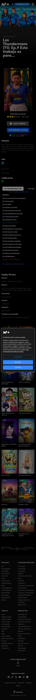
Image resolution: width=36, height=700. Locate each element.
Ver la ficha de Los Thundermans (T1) (13, 264)
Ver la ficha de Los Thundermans (18, 191)
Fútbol (17, 9)
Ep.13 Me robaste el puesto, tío (11, 235)
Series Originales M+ (7, 588)
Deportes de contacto (7, 638)
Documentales (5, 595)
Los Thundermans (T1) (13, 189)
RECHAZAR (18, 362)
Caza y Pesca (21, 602)
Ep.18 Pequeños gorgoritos (10, 250)
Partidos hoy (5, 645)
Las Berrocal (21, 583)
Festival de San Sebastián (24, 595)
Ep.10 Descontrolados (9, 226)
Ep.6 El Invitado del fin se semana (12, 213)
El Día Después (5, 624)
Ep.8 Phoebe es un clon (9, 219)
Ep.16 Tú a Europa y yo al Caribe (12, 244)
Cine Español (5, 571)
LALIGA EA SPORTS (6, 619)
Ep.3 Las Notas (6, 204)
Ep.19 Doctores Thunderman (11, 253)
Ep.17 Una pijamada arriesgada (11, 247)
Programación (5, 648)
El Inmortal (21, 580)
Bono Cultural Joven (23, 643)
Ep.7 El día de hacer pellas (10, 216)
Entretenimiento (6, 597)
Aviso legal (21, 682)
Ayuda (18, 665)
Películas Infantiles (6, 583)
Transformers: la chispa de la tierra (8, 534)
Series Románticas (6, 590)
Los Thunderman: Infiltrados (7, 383)
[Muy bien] (17, 117)
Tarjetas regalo (22, 648)
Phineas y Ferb (23, 504)
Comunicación (22, 650)
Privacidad (28, 682)
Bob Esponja (6, 475)
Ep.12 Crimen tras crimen (10, 232)
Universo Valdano (6, 626)
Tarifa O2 (20, 645)
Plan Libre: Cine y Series (24, 633)
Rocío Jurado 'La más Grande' (26, 590)
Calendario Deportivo (7, 643)
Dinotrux (4, 504)
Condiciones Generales (24, 621)
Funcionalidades (22, 617)
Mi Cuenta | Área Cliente (24, 619)
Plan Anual (21, 641)
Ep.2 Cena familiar (8, 201)
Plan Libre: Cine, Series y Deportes (24, 630)
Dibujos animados (22, 597)
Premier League (6, 621)
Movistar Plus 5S (22, 604)
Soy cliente (19, 123)
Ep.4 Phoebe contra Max (9, 207)
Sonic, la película (24, 382)
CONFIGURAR (18, 357)
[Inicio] (5, 4)
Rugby (3, 633)
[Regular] (13, 117)
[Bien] (15, 117)
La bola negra (21, 568)
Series (4, 9)
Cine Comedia (5, 573)
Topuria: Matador (6, 636)
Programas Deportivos (24, 600)
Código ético (21, 624)
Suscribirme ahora (22, 4)
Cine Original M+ (6, 568)
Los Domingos (21, 571)
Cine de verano (6, 580)
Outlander (20, 573)
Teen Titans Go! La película (8, 414)
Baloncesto (4, 629)
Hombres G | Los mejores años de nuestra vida (26, 587)
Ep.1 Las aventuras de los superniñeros (14, 198)
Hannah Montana (25, 475)
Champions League (7, 617)
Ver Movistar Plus (22, 614)
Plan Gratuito (21, 638)
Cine (10, 9)
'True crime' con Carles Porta (25, 592)
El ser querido (21, 566)
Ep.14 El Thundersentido (9, 238)
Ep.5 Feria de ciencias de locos (11, 210)
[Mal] (10, 117)
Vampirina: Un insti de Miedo (9, 445)
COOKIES (18, 685)
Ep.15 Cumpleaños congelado (11, 241)
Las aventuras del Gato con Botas (25, 445)
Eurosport (4, 641)
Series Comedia (6, 592)
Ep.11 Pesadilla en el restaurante (12, 229)
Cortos (3, 578)
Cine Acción (5, 576)
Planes (20, 636)
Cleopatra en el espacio (24, 534)
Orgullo (3, 600)
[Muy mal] (8, 117)
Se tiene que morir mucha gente (25, 577)
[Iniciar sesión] (32, 4)
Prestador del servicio (10, 682)
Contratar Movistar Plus (24, 626)
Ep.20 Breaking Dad (8, 256)
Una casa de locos (25, 413)
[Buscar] (12, 4)
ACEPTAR (18, 367)
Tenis (3, 631)
